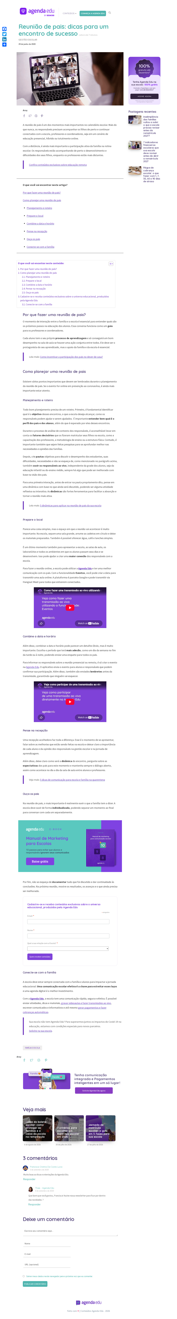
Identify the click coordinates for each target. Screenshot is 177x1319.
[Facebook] (4, 29)
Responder (29, 1179)
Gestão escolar (28, 39)
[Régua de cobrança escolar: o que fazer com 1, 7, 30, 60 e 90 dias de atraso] (134, 170)
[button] (110, 264)
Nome (30, 931)
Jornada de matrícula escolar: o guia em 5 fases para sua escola (99, 1130)
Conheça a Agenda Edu (93, 13)
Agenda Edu (85, 568)
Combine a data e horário (40, 223)
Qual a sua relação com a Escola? (42, 943)
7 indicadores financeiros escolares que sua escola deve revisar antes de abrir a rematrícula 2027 (151, 152)
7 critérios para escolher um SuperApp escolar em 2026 (68, 1132)
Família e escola (32, 1048)
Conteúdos (69, 13)
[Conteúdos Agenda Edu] (37, 12)
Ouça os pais (33, 239)
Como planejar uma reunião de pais (42, 200)
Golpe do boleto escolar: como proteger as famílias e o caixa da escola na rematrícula (36, 1129)
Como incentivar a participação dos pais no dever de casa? (71, 356)
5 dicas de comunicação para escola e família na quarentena (72, 779)
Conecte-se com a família (40, 246)
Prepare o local (35, 215)
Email (30, 916)
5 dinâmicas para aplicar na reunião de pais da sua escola (70, 505)
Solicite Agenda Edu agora (93, 1090)
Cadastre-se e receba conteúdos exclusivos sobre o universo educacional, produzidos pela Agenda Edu (64, 298)
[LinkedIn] (4, 39)
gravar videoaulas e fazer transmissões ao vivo (86, 1003)
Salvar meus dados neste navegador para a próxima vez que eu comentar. (59, 1276)
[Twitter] (4, 34)
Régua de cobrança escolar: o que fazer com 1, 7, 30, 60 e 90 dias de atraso (151, 174)
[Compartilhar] (4, 44)
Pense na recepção (37, 231)
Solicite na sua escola (40, 1030)
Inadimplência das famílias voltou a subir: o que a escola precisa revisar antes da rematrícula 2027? (151, 126)
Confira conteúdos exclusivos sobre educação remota (58, 164)
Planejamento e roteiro (39, 208)
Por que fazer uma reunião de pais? (42, 192)
